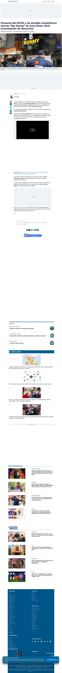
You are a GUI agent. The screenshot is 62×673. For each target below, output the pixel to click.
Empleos (34, 612)
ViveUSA (33, 622)
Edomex (33, 593)
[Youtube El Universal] (41, 642)
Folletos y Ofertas (35, 609)
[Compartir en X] (11, 104)
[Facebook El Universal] (35, 642)
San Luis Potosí (35, 600)
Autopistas (11, 632)
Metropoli (11, 607)
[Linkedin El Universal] (50, 642)
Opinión (11, 324)
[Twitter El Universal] (38, 642)
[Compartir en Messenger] (11, 109)
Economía (11, 614)
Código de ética (30, 665)
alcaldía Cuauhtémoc (24, 222)
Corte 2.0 (11, 594)
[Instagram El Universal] (44, 642)
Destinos (10, 630)
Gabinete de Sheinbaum (11, 602)
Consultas (11, 633)
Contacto (45, 666)
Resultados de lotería (35, 629)
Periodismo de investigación (12, 598)
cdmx (39, 222)
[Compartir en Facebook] (11, 102)
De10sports (34, 619)
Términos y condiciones (37, 666)
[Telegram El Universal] (32, 642)
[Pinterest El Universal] (47, 642)
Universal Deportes (13, 616)
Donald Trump (12, 606)
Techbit (10, 626)
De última (11, 629)
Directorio (11, 665)
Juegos (33, 623)
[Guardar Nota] (11, 113)
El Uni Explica (12, 600)
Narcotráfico (11, 610)
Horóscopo (34, 626)
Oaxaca (33, 594)
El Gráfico (34, 618)
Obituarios (34, 613)
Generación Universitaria (34, 616)
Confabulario (11, 620)
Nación (10, 593)
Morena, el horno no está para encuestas (22, 328)
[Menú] (52, 1)
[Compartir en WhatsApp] (11, 106)
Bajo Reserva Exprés (14, 326)
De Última (11, 641)
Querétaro (34, 598)
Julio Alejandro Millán (15, 333)
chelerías (45, 222)
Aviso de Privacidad (49, 665)
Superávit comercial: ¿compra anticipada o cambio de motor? (28, 336)
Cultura (10, 619)
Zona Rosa (19, 224)
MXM (10, 625)
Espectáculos (12, 617)
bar (17, 222)
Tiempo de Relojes (13, 646)
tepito (24, 224)
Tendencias (11, 622)
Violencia (36, 665)
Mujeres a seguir (12, 595)
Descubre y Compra (36, 607)
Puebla (33, 595)
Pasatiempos (34, 625)
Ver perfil (17, 97)
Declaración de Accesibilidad (25, 666)
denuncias (33, 222)
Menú (10, 628)
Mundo (10, 604)
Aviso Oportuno (35, 610)
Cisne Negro (11, 647)
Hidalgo (33, 597)
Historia (16, 666)
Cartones (11, 613)
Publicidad (41, 665)
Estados (10, 609)
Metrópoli (16, 93)
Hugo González (13, 341)
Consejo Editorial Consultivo (20, 665)
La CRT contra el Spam (17, 343)
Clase (10, 637)
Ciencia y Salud (12, 623)
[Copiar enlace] (11, 111)
